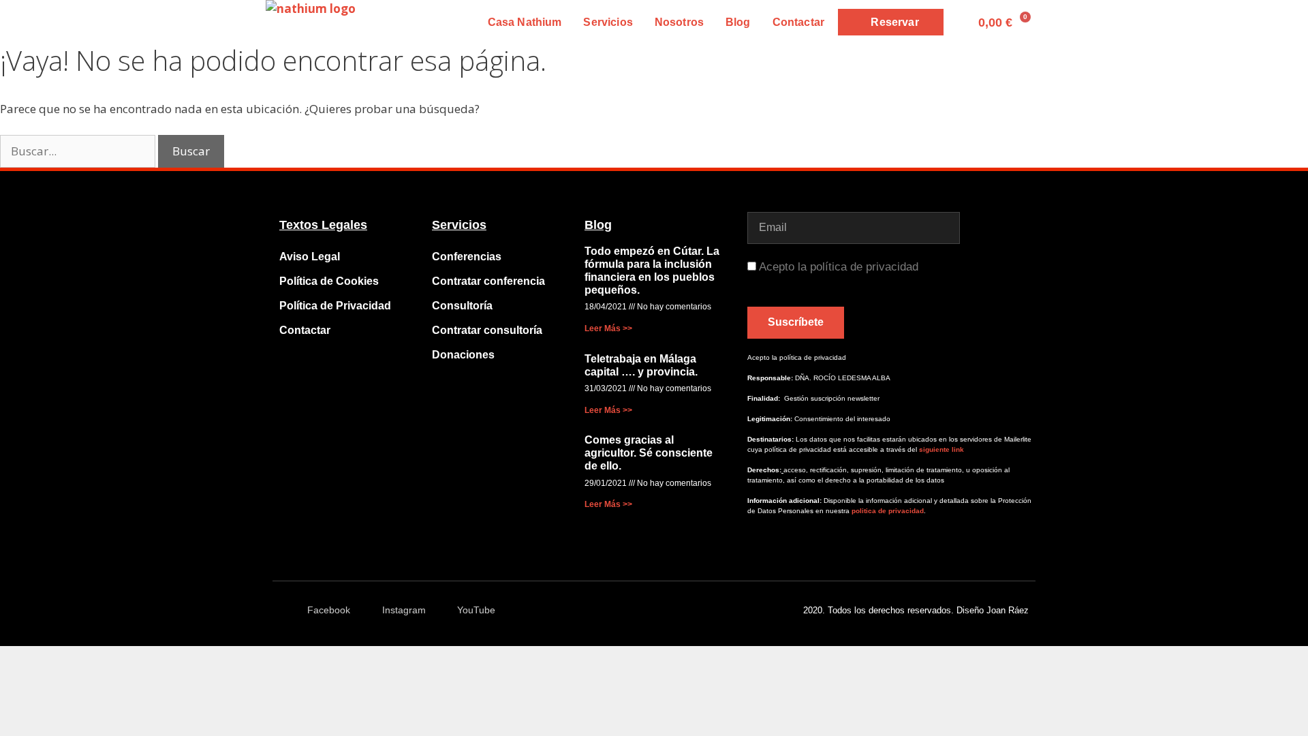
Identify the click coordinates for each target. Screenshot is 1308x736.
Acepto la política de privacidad (838, 266)
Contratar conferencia (488, 281)
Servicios (607, 22)
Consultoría (462, 305)
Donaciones (463, 355)
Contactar (798, 22)
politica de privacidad (887, 511)
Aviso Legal (309, 256)
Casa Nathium (525, 22)
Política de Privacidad (335, 305)
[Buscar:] (79, 151)
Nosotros (679, 22)
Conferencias (466, 256)
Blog (738, 22)
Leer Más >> (608, 328)
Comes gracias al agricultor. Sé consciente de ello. (649, 453)
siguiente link (941, 449)
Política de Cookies (329, 281)
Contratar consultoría (487, 330)
